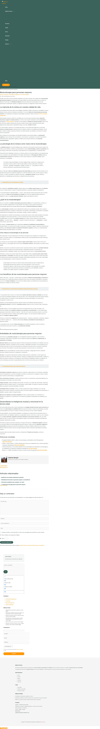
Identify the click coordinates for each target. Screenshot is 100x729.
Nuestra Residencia (10, 602)
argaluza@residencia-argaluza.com (22, 712)
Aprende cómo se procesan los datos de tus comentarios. (31, 545)
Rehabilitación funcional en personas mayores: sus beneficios (15, 479)
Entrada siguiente (4, 467)
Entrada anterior (3, 465)
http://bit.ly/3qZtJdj (32, 448)
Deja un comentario (4, 94)
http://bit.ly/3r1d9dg (42, 450)
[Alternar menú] (16, 11)
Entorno (19, 676)
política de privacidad (19, 649)
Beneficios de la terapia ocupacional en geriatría (12, 477)
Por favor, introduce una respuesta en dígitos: (10, 535)
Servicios (19, 681)
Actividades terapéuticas (14, 94)
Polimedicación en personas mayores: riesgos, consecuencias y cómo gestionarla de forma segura (14, 619)
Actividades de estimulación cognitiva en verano (24, 696)
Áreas (19, 675)
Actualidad (8, 601)
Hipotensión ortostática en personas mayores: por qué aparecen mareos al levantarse (31, 697)
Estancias (19, 680)
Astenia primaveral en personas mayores (13, 621)
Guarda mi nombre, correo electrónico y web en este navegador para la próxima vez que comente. (23, 532)
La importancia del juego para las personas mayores (13, 484)
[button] (12, 11)
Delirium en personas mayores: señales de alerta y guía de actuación (28, 699)
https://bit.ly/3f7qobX (7, 441)
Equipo (19, 678)
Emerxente (43, 721)
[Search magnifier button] (5, 571)
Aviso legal (20, 687)
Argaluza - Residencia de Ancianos (21, 704)
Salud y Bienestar (9, 604)
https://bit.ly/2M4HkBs (19, 445)
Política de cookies (21, 690)
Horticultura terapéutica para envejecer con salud (12, 482)
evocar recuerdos (10, 121)
